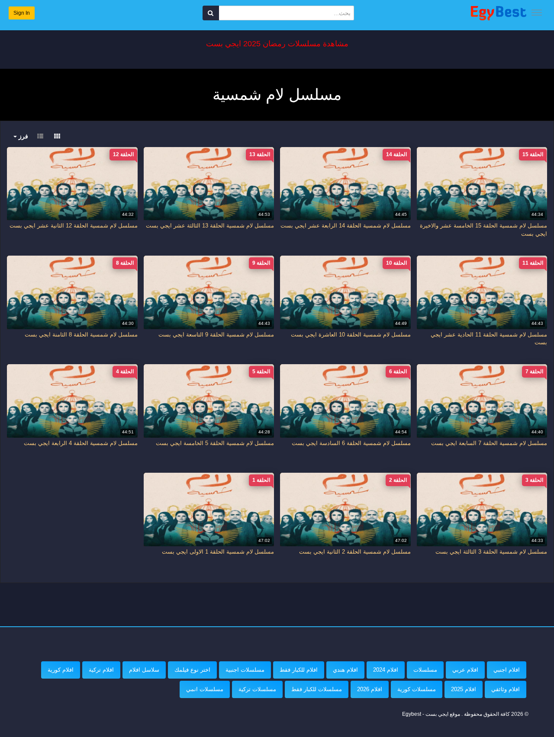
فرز (22, 136)
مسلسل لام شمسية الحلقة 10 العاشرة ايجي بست (351, 334)
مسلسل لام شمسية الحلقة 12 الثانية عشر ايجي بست (74, 225)
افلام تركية (101, 670)
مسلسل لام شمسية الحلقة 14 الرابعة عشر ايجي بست (345, 225)
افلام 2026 (369, 689)
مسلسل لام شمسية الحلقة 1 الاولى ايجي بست (218, 551)
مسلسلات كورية (416, 689)
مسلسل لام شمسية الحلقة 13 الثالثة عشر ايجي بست (210, 225)
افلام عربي (465, 670)
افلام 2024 (385, 670)
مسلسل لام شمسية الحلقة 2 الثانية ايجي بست (355, 551)
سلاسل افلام (144, 670)
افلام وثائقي (505, 689)
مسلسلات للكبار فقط (316, 689)
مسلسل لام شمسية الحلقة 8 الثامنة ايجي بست (81, 334)
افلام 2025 (463, 689)
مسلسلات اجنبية (244, 670)
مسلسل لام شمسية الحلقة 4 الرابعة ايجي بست (81, 443)
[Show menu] (536, 12)
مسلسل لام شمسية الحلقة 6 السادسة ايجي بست (351, 443)
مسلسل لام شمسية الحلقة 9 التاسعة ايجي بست (216, 334)
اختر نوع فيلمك (192, 670)
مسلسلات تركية (257, 689)
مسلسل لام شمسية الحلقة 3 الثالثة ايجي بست (491, 551)
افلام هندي (345, 670)
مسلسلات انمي (204, 689)
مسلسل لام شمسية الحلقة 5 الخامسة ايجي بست (215, 443)
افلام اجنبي (506, 670)
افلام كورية (61, 670)
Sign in (21, 13)
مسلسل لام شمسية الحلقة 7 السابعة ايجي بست (489, 443)
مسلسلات (425, 670)
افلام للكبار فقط (299, 670)
